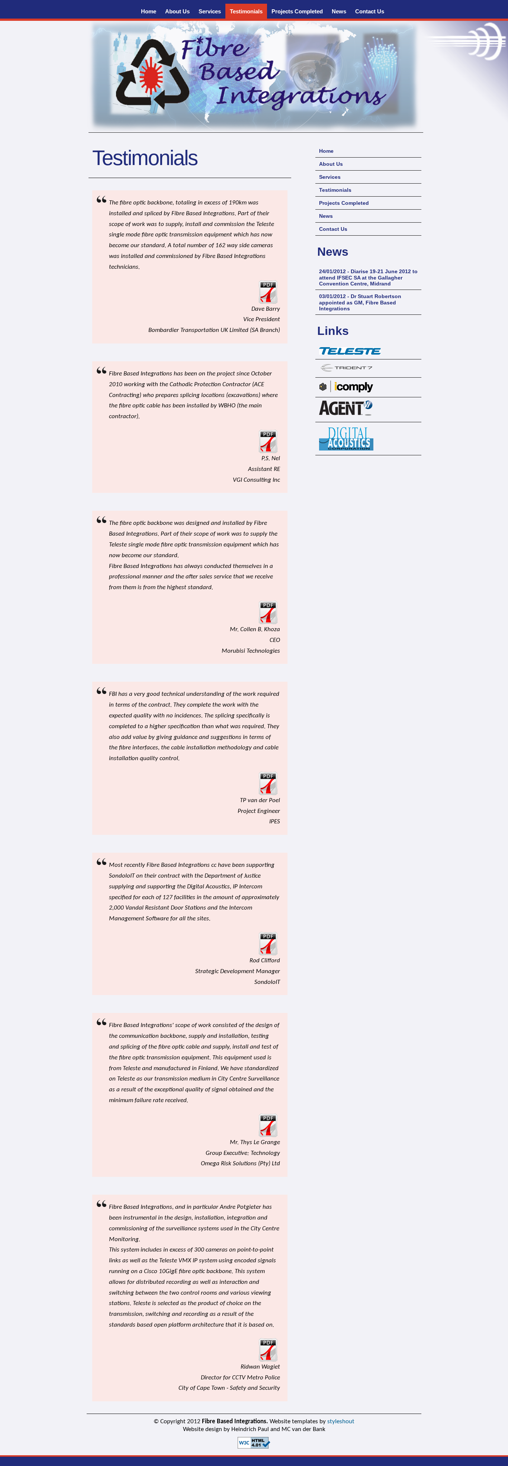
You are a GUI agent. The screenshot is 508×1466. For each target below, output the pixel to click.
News (339, 11)
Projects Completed (297, 11)
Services (210, 11)
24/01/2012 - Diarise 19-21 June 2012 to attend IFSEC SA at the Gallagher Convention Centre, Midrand (368, 277)
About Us (177, 11)
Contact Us (369, 11)
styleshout (340, 1421)
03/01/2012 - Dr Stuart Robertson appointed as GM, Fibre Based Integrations (360, 302)
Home (148, 11)
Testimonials (246, 11)
